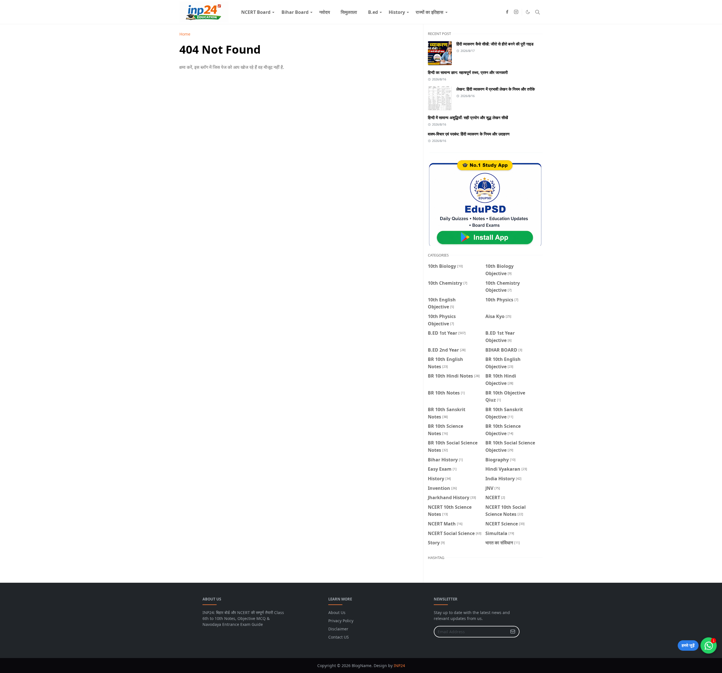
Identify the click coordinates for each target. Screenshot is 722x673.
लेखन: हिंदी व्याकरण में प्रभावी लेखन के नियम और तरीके (495, 89)
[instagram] (516, 12)
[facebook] (507, 12)
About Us (336, 612)
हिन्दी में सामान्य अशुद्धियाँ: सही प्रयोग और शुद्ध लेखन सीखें (468, 117)
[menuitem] (256, 12)
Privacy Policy (340, 620)
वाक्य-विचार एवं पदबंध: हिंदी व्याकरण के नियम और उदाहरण (469, 134)
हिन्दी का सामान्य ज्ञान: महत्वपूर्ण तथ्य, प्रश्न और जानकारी (468, 72)
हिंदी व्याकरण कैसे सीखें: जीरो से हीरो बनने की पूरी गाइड (495, 44)
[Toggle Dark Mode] (527, 12)
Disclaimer (338, 629)
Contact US (338, 637)
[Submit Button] (513, 631)
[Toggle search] (537, 12)
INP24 (399, 665)
